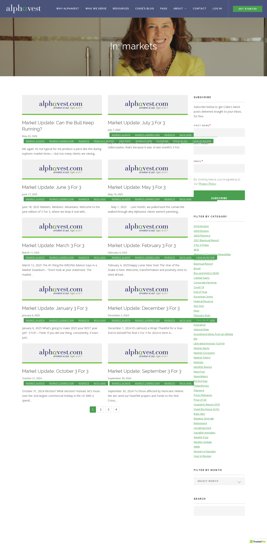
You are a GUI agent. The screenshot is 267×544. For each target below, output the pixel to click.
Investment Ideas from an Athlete (213, 334)
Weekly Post (201, 437)
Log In (217, 8)
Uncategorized (202, 428)
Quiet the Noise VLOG (206, 409)
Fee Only (199, 306)
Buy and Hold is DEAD (206, 273)
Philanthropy (201, 385)
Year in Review (202, 456)
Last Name (202, 143)
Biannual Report (203, 263)
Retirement (200, 423)
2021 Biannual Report (206, 240)
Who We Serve (96, 8)
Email (198, 161)
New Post (199, 371)
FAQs (163, 8)
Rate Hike (186, 135)
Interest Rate (201, 329)
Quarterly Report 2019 (207, 404)
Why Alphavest (67, 8)
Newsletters (201, 376)
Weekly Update (203, 442)
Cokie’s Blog (144, 8)
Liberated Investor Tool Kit (209, 343)
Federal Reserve (203, 301)
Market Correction (61, 141)
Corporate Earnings (205, 282)
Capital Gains (202, 278)
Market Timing (202, 357)
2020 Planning (202, 235)
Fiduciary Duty (202, 315)
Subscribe (219, 198)
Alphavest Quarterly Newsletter (212, 254)
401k (196, 249)
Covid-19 (199, 287)
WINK (197, 446)
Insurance (200, 324)
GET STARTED (247, 9)
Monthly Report (104, 141)
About (178, 8)
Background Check (205, 259)
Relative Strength (204, 418)
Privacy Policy (207, 183)
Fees (196, 310)
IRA (195, 339)
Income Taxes (202, 320)
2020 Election (201, 231)
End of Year (200, 292)
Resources (121, 8)
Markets (84, 141)
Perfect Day (201, 381)
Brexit (197, 268)
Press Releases (203, 395)
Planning (199, 390)
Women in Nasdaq (205, 451)
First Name (202, 125)
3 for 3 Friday (201, 245)
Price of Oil (200, 400)
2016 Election (201, 226)
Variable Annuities (204, 432)
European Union (203, 296)
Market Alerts (35, 141)
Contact (199, 8)
